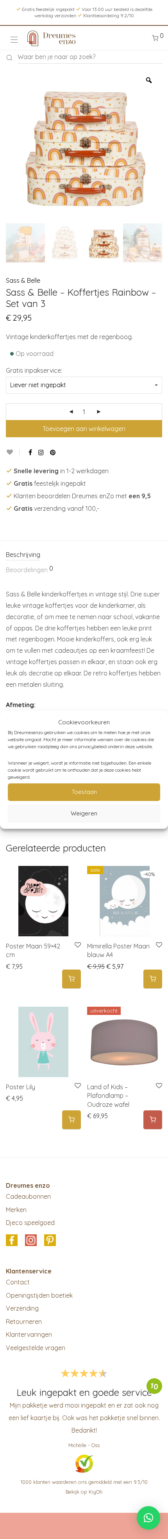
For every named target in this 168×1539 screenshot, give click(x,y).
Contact (18, 1282)
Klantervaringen (29, 1334)
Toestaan (84, 792)
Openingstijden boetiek (39, 1295)
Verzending (22, 1308)
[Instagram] (41, 452)
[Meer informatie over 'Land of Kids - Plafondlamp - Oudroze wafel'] (152, 1120)
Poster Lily (20, 1087)
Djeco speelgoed (30, 1223)
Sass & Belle (23, 280)
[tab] (84, 555)
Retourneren (24, 1321)
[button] (71, 979)
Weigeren (84, 813)
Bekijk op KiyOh (84, 1492)
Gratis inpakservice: (34, 370)
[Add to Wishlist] (13, 452)
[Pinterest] (53, 452)
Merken (16, 1210)
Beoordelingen (29, 569)
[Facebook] (30, 452)
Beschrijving (23, 554)
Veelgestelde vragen (35, 1348)
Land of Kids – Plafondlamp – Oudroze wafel (108, 1095)
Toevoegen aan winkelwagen (84, 429)
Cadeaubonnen (28, 1196)
